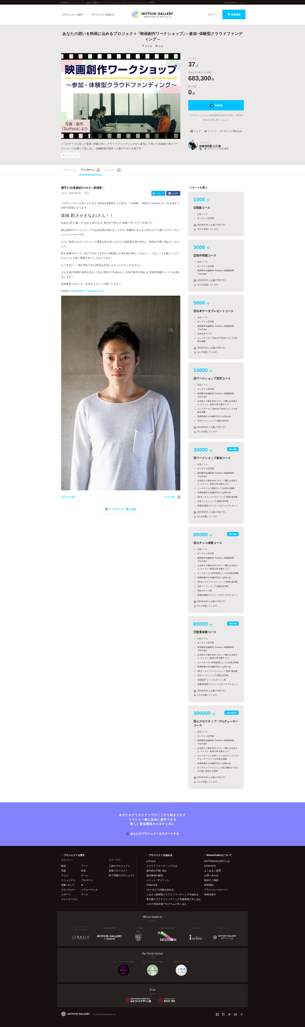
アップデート (90, 170)
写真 (63, 870)
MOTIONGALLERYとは (217, 861)
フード (84, 894)
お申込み (151, 861)
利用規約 (209, 885)
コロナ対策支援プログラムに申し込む (166, 904)
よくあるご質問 (212, 870)
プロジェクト (70, 170)
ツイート (212, 131)
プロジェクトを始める (102, 14)
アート (84, 866)
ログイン (213, 14)
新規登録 (236, 14)
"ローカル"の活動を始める (160, 889)
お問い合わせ (211, 875)
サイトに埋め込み (232, 131)
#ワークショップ (70, 155)
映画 (161, 46)
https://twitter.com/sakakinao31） (87, 291)
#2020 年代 (210, 866)
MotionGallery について (234, 2)
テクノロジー (68, 889)
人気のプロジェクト (119, 866)
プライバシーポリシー (216, 889)
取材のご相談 (211, 880)
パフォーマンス (89, 889)
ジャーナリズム (69, 899)
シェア (197, 131)
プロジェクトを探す (72, 14)
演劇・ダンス (68, 885)
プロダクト (87, 880)
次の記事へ (170, 497)
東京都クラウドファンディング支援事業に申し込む (171, 899)
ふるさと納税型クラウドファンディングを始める (171, 894)
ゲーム (84, 875)
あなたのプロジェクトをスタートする (154, 833)
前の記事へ (71, 497)
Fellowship (151, 885)
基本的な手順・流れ (156, 870)
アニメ (64, 875)
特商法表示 (210, 894)
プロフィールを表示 (218, 148)
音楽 (83, 870)
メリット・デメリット (157, 880)
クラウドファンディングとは (161, 866)
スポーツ (66, 894)
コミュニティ (68, 880)
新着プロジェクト (118, 870)
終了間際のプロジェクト (121, 875)
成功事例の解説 (154, 875)
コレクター (112, 170)
